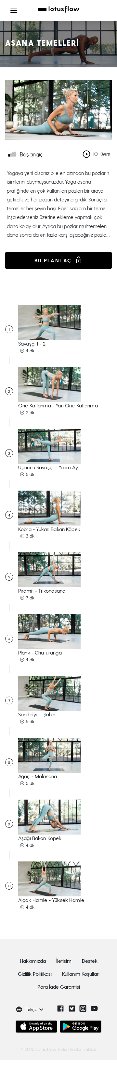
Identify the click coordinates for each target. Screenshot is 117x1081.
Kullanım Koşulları (80, 974)
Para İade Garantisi (58, 987)
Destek (90, 961)
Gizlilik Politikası (35, 974)
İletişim (64, 961)
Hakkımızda (33, 961)
